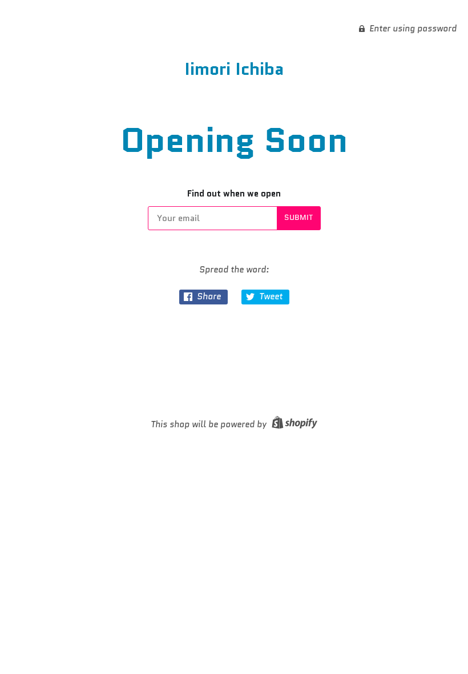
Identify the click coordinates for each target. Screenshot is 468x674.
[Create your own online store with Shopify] (293, 424)
